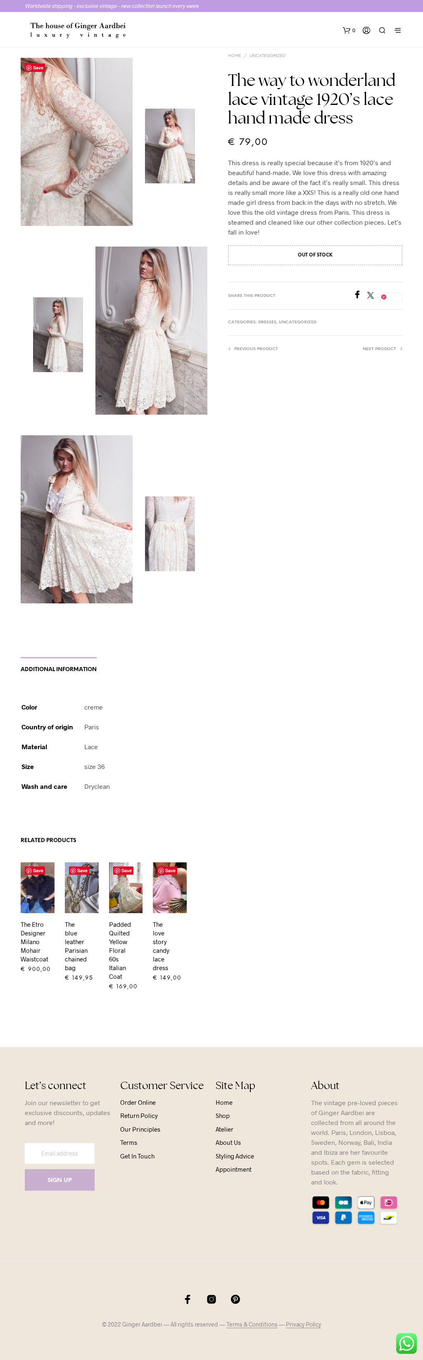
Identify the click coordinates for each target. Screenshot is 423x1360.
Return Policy (139, 1115)
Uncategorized (267, 56)
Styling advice (235, 1156)
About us (228, 1142)
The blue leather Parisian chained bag (76, 946)
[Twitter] (373, 296)
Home (234, 56)
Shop (223, 1115)
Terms (128, 1142)
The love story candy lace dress (161, 946)
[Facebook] (360, 296)
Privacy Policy (303, 1324)
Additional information (59, 669)
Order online (138, 1102)
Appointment (234, 1169)
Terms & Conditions (252, 1324)
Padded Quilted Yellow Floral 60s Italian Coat (120, 950)
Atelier (224, 1129)
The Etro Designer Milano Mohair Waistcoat (34, 942)
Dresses (267, 322)
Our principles (140, 1129)
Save (38, 67)
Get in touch (137, 1156)
